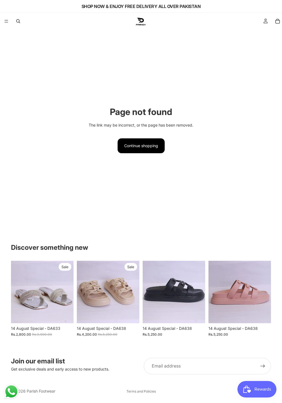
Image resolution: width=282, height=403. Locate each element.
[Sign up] (263, 366)
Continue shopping (141, 145)
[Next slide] (67, 292)
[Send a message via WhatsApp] (11, 391)
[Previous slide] (17, 292)
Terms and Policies (141, 391)
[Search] (18, 21)
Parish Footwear (41, 391)
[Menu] (6, 21)
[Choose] (65, 315)
